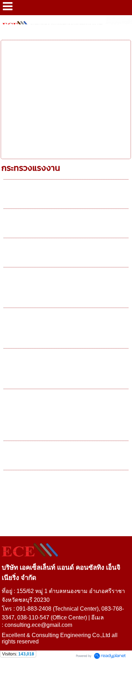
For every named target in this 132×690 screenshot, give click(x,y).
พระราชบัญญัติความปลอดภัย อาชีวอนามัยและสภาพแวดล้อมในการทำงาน (61, 416)
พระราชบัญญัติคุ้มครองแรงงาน (54, 196)
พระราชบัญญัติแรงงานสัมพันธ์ (53, 486)
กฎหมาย (31, 32)
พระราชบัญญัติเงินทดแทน (47, 254)
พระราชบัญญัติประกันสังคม (49, 225)
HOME (8, 32)
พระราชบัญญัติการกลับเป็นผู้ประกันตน (66, 457)
